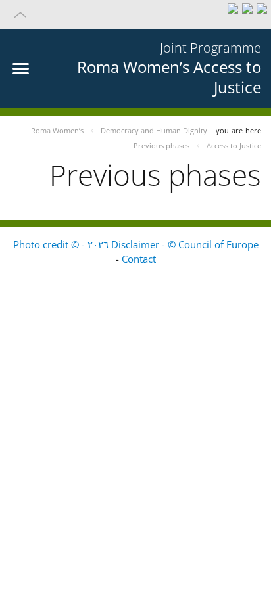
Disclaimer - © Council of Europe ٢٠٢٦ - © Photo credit (136, 244)
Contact (139, 258)
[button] (135, 14)
